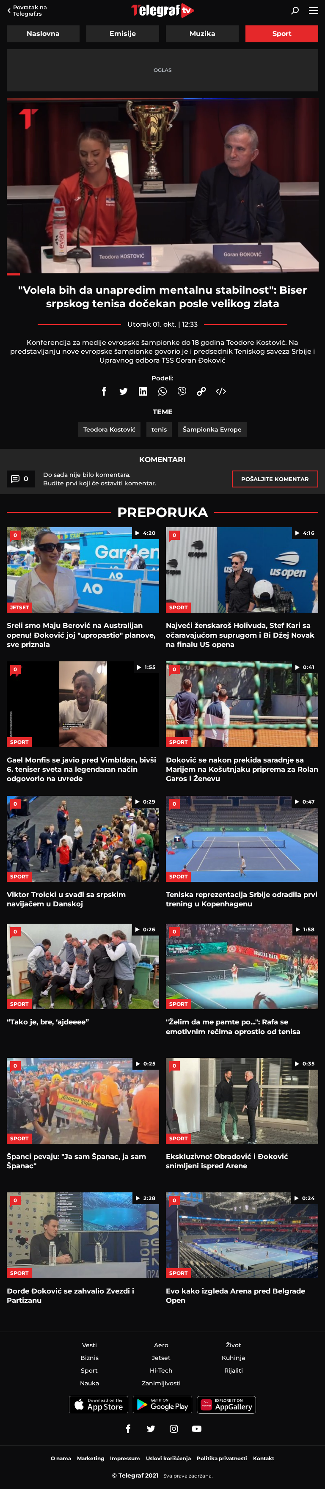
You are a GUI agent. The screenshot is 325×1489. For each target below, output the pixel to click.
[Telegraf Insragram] (173, 1428)
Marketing (90, 1458)
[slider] (163, 274)
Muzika (202, 34)
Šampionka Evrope (212, 429)
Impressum (125, 1458)
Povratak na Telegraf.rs (30, 10)
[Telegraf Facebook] (128, 1428)
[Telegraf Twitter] (151, 1428)
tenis (159, 429)
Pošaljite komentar (275, 479)
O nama (61, 1458)
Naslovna (43, 34)
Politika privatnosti (222, 1458)
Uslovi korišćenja (168, 1458)
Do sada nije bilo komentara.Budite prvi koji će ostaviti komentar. (99, 479)
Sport (282, 34)
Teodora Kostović (109, 429)
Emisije (123, 34)
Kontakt (263, 1458)
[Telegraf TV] (196, 1428)
